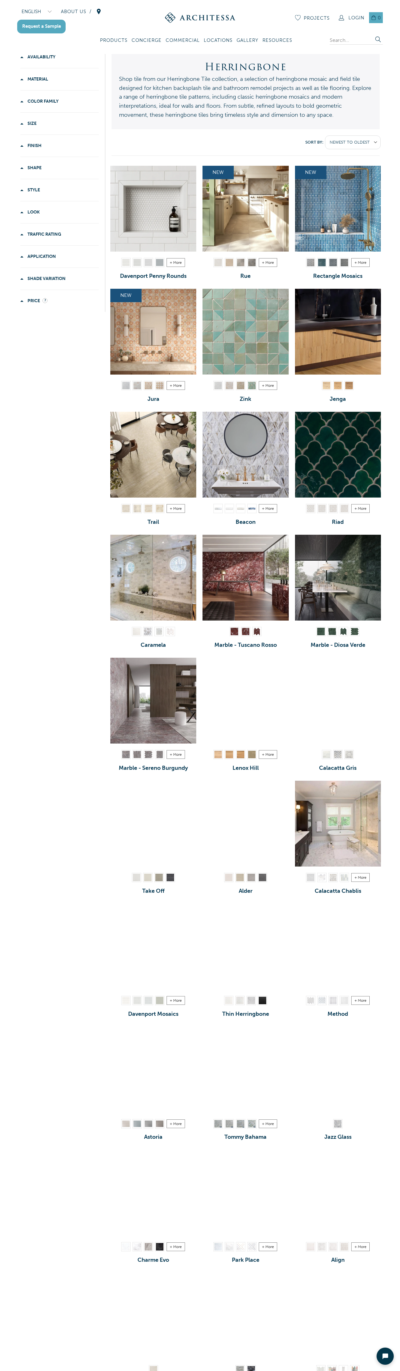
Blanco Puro (126, 385)
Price (34, 300)
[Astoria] (153, 1070)
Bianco (136, 877)
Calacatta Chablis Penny (333, 877)
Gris (252, 262)
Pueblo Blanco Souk (344, 508)
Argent (240, 262)
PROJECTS (317, 18)
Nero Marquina (262, 1000)
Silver (251, 877)
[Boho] (338, 1316)
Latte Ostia (159, 385)
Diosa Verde (321, 631)
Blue (159, 262)
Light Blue (333, 262)
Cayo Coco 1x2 (252, 1123)
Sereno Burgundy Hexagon (148, 754)
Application (41, 256)
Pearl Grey (148, 1246)
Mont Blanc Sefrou (218, 385)
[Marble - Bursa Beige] (153, 1316)
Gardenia (229, 508)
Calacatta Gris (326, 754)
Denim (322, 262)
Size (32, 123)
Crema (147, 877)
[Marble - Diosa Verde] (338, 578)
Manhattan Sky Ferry (252, 1246)
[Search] (378, 40)
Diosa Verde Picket (332, 631)
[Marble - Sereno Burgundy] (153, 701)
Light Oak (326, 385)
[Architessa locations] (99, 11)
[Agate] (245, 1316)
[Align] (338, 1193)
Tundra (218, 508)
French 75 (159, 1123)
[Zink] (245, 332)
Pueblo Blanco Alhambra (322, 508)
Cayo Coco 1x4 (240, 1123)
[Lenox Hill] (245, 701)
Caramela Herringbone (159, 631)
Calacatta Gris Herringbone (337, 754)
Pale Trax (344, 1246)
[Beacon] (245, 455)
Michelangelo (126, 1246)
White (126, 262)
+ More (176, 262)
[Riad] (338, 455)
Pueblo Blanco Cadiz (310, 508)
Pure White (344, 1000)
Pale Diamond (333, 1246)
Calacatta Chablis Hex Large (322, 877)
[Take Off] (153, 824)
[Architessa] (200, 17)
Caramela (136, 631)
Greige (240, 877)
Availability (41, 57)
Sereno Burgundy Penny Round (159, 754)
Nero (170, 877)
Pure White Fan (322, 1000)
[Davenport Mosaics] (153, 947)
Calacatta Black (159, 1246)
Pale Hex (322, 1246)
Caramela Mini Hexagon (147, 631)
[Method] (338, 947)
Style (33, 190)
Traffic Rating (44, 234)
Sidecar (148, 1123)
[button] (114, 41)
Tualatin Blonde (218, 754)
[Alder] (245, 824)
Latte (137, 385)
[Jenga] (338, 332)
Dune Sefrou (240, 385)
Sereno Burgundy (126, 754)
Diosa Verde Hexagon (354, 631)
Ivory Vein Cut (148, 508)
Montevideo (229, 754)
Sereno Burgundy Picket (137, 754)
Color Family (42, 101)
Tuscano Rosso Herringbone (256, 631)
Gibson (137, 1123)
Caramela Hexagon (170, 631)
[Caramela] (153, 578)
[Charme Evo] (153, 1193)
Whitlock (252, 754)
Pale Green (159, 1000)
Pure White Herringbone (310, 1000)
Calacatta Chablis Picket (344, 877)
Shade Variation (46, 278)
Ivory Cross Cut (159, 508)
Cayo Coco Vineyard (229, 1123)
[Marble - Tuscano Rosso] (245, 578)
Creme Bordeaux (218, 262)
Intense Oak (349, 385)
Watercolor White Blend (337, 1123)
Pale (310, 1246)
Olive (159, 877)
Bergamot (126, 1123)
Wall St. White (218, 1246)
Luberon (229, 262)
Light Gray (344, 262)
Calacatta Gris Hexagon (349, 754)
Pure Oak (337, 385)
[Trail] (153, 455)
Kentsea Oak (240, 754)
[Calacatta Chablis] (338, 824)
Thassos (228, 1000)
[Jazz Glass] (338, 1070)
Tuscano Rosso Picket (245, 631)
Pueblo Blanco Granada (333, 508)
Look (33, 212)
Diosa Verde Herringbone (343, 631)
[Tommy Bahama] (245, 1070)
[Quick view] (190, 245)
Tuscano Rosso (234, 631)
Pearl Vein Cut (126, 508)
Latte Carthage (148, 385)
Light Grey (137, 262)
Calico (240, 508)
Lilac (251, 1000)
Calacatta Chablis (310, 877)
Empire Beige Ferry (240, 1246)
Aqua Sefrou (252, 385)
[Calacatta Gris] (338, 701)
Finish (34, 145)
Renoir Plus (137, 1246)
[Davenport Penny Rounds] (153, 209)
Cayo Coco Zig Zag (218, 1123)
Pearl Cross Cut (137, 508)
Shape (34, 167)
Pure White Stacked (333, 1000)
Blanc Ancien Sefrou (229, 385)
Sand (228, 877)
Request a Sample (41, 26)
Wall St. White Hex (229, 1246)
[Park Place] (245, 1193)
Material (37, 79)
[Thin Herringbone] (245, 947)
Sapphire (252, 508)
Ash (148, 262)
